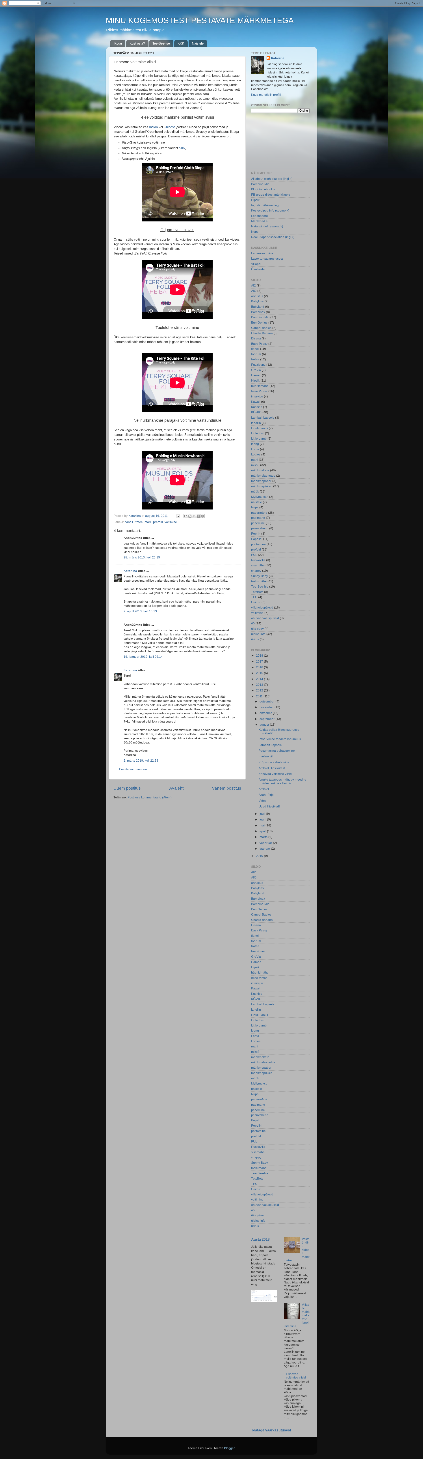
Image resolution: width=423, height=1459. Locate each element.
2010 (260, 856)
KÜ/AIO (256, 412)
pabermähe (259, 512)
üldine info (258, 634)
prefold (158, 522)
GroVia (256, 370)
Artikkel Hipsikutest (272, 768)
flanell (129, 522)
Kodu (118, 43)
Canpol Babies (261, 328)
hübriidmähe (260, 386)
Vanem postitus (226, 788)
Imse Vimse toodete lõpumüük (280, 739)
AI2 (253, 285)
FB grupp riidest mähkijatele (270, 194)
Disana (256, 338)
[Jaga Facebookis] (198, 516)
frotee (139, 522)
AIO (253, 290)
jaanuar (265, 848)
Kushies (256, 407)
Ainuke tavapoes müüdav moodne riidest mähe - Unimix (282, 781)
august (265, 724)
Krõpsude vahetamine (274, 762)
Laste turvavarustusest (267, 258)
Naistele (198, 43)
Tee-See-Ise (161, 43)
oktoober (266, 713)
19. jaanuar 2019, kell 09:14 (143, 656)
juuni (263, 819)
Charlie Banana (262, 333)
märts (264, 837)
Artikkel (264, 789)
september (267, 719)
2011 (259, 696)
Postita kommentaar (133, 769)
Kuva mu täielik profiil (266, 94)
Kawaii (255, 401)
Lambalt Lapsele (262, 417)
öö (253, 623)
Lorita (255, 449)
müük (255, 491)
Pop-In (255, 533)
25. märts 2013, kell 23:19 (142, 557)
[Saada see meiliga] (186, 516)
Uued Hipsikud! (269, 806)
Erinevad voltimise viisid (275, 773)
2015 (260, 673)
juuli (263, 813)
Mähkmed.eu (260, 221)
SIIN (182, 148)
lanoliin (256, 423)
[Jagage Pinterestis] (202, 516)
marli (148, 522)
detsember (267, 701)
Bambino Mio (260, 184)
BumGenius (259, 322)
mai (262, 825)
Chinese (170, 127)
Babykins (257, 301)
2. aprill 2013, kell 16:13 (140, 611)
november (267, 707)
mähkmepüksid (261, 486)
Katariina (130, 571)
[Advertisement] (273, 142)
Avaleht (176, 788)
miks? (255, 465)
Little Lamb (259, 438)
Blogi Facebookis (263, 189)
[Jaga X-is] (194, 516)
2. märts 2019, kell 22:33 (141, 760)
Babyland (257, 306)
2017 (260, 661)
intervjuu (257, 396)
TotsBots (257, 592)
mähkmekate (260, 470)
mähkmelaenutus (263, 475)
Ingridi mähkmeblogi (265, 205)
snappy (256, 570)
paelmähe (258, 517)
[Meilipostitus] (177, 515)
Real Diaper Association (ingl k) (273, 237)
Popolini (256, 539)
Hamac (256, 375)
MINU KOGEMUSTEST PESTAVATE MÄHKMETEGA (200, 20)
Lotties (255, 454)
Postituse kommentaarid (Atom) (150, 797)
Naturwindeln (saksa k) (267, 226)
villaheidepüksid (262, 607)
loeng (255, 444)
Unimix (256, 602)
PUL (254, 554)
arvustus (257, 296)
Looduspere (259, 215)
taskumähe (259, 581)
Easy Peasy (259, 343)
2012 (260, 690)
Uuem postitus (127, 788)
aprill (263, 831)
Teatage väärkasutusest (271, 1430)
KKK (181, 43)
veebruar (266, 843)
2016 (260, 667)
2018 (260, 655)
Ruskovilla (258, 560)
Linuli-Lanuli (259, 428)
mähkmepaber (261, 481)
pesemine (258, 523)
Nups (254, 231)
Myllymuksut (259, 496)
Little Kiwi (257, 433)
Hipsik (255, 200)
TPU (254, 597)
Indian (153, 127)
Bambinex (258, 312)
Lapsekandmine (262, 253)
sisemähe (258, 565)
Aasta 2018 (260, 1239)
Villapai (256, 264)
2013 (260, 684)
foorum (256, 354)
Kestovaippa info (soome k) (270, 210)
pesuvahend (259, 528)
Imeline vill (266, 756)
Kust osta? (137, 43)
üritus (255, 639)
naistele (256, 502)
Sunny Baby (259, 576)
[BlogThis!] (190, 516)
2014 (260, 679)
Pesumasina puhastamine (277, 750)
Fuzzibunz (258, 364)
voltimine (171, 522)
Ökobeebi (258, 269)
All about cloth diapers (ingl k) (271, 178)
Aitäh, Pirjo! (267, 794)
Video (263, 800)
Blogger (229, 1448)
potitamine (258, 544)
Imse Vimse (259, 391)
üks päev (257, 628)
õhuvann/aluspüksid (265, 618)
